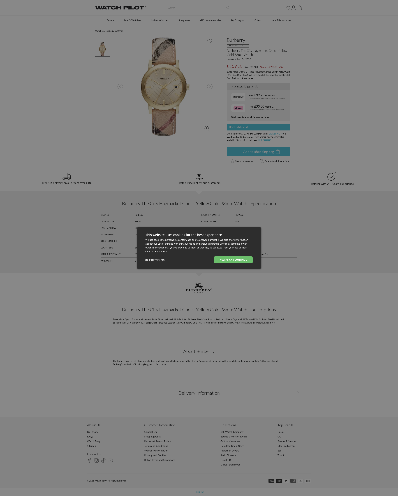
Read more (161, 251)
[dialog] (199, 248)
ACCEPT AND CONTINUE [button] (233, 259)
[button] (154, 260)
